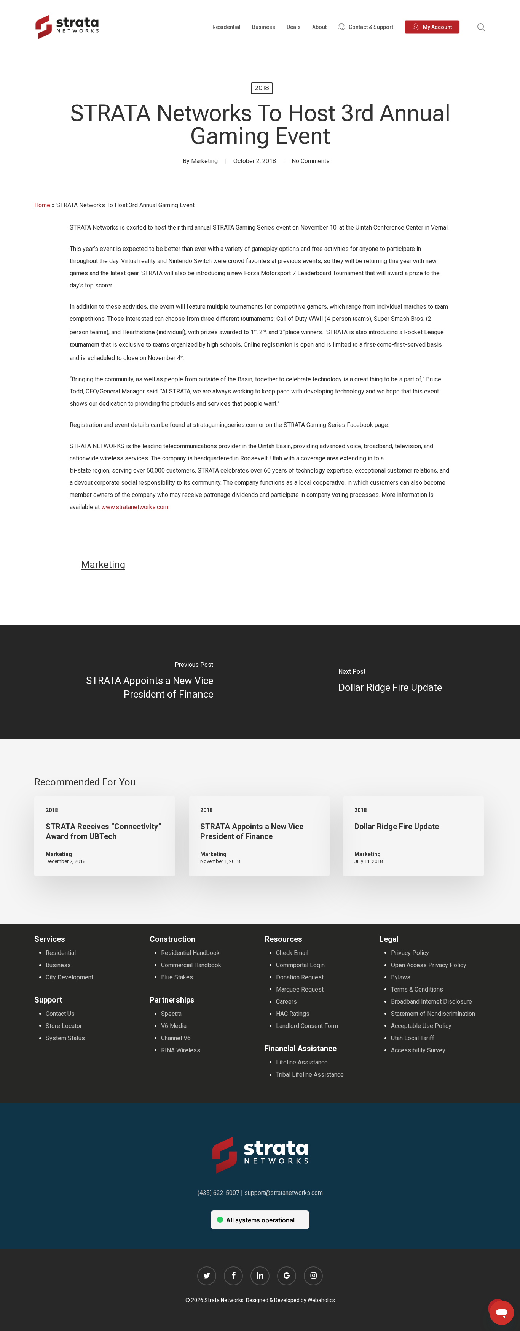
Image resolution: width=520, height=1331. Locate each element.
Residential (61, 953)
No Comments (311, 161)
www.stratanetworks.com (134, 507)
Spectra (171, 1013)
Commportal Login (300, 965)
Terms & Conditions (417, 989)
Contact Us (60, 1013)
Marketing (204, 161)
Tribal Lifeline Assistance (310, 1074)
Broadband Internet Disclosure (431, 1001)
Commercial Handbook (191, 965)
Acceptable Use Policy (421, 1026)
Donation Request (300, 977)
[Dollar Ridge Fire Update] (390, 682)
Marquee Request (300, 989)
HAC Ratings (292, 1013)
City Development (69, 977)
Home (42, 205)
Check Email (292, 953)
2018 (262, 88)
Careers (286, 1001)
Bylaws (400, 977)
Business (58, 965)
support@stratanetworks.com (283, 1192)
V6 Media (174, 1026)
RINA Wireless (180, 1050)
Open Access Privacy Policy (428, 965)
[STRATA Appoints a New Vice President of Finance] (130, 682)
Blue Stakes (177, 977)
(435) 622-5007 (218, 1192)
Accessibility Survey (418, 1050)
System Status (65, 1038)
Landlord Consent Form (307, 1026)
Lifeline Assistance (302, 1062)
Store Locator (64, 1026)
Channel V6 (176, 1038)
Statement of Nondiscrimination (433, 1013)
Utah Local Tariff (412, 1038)
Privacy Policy (410, 953)
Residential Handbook (190, 953)
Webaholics (321, 1300)
